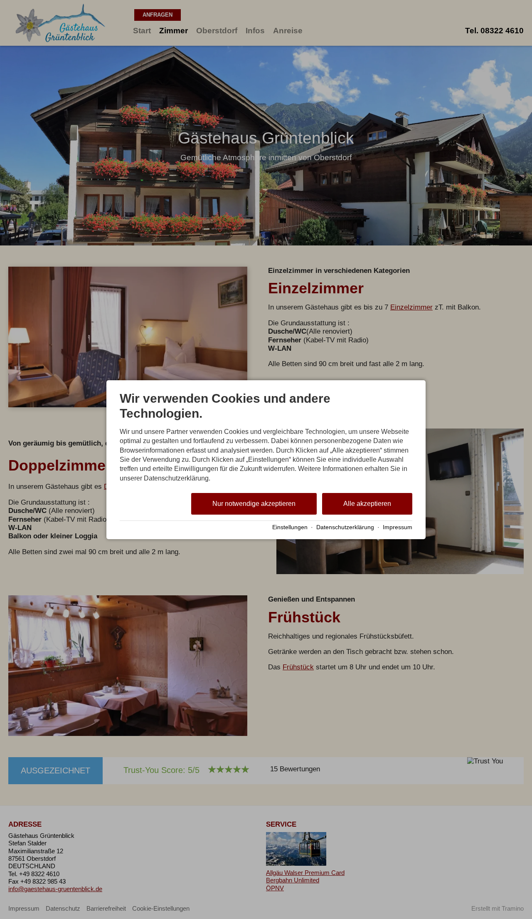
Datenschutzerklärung (345, 527)
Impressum (397, 527)
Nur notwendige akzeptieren (254, 503)
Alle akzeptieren (367, 503)
